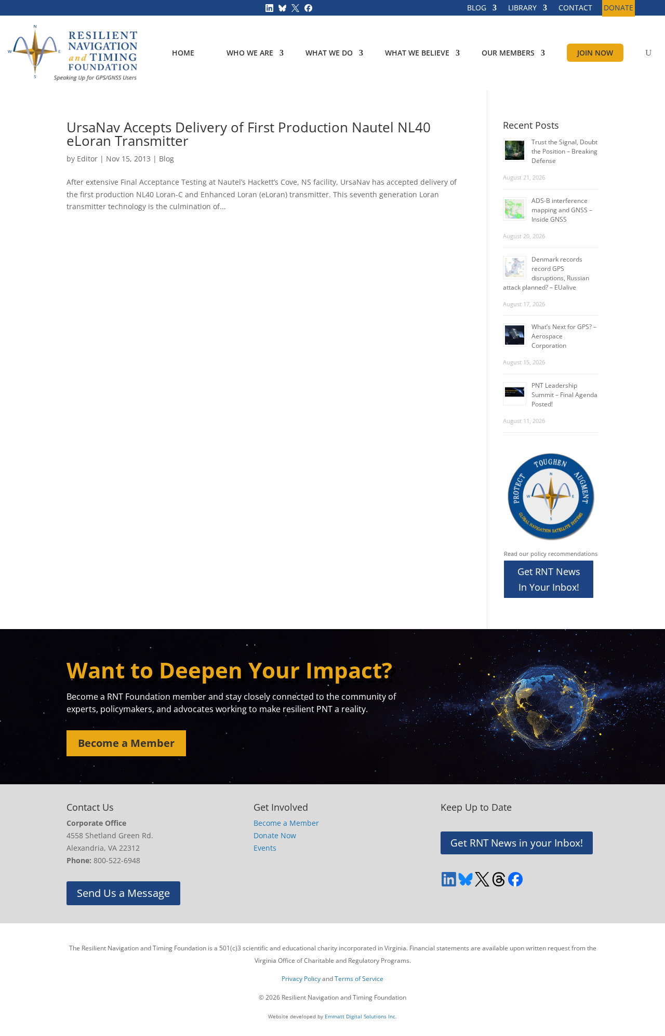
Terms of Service (359, 978)
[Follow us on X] (295, 7)
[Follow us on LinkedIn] (269, 7)
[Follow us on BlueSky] (282, 7)
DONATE (618, 8)
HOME (183, 53)
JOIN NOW (595, 53)
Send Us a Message (123, 893)
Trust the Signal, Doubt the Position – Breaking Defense (564, 151)
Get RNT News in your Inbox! (516, 843)
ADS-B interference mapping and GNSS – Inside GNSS (561, 210)
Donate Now (275, 835)
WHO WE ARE (250, 53)
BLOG (476, 8)
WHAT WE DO (329, 53)
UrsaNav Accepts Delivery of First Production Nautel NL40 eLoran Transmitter (248, 134)
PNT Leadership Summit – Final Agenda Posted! (564, 394)
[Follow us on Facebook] (308, 7)
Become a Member (126, 743)
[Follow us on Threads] (498, 879)
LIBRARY (522, 8)
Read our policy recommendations (550, 553)
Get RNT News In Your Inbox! (548, 579)
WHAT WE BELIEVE (417, 53)
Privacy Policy (301, 978)
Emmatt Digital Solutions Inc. (361, 1016)
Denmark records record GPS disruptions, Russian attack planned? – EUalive (546, 273)
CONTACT (575, 8)
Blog (166, 158)
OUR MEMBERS (508, 53)
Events (265, 848)
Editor (87, 158)
